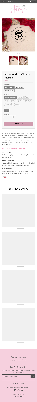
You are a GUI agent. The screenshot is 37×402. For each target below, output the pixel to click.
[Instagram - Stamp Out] (18, 390)
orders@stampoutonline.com (22, 387)
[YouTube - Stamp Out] (22, 390)
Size (5, 108)
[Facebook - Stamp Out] (15, 390)
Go (33, 376)
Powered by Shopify (18, 396)
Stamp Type (7, 84)
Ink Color (6, 94)
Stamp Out (21, 394)
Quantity (6, 114)
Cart (33, 1)
